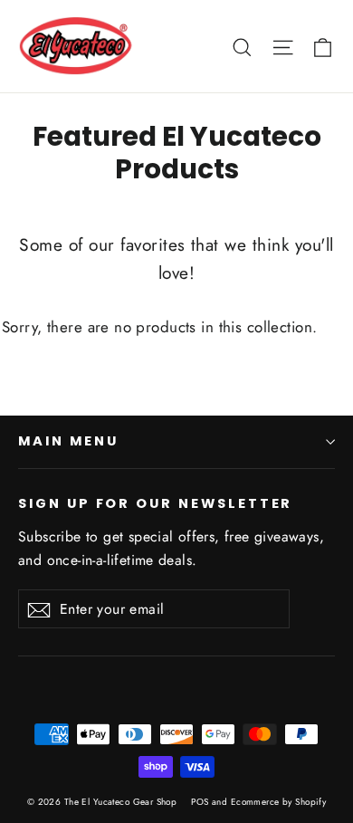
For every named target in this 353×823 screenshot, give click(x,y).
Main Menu (68, 441)
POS (199, 802)
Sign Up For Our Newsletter (155, 503)
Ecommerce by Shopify (279, 802)
